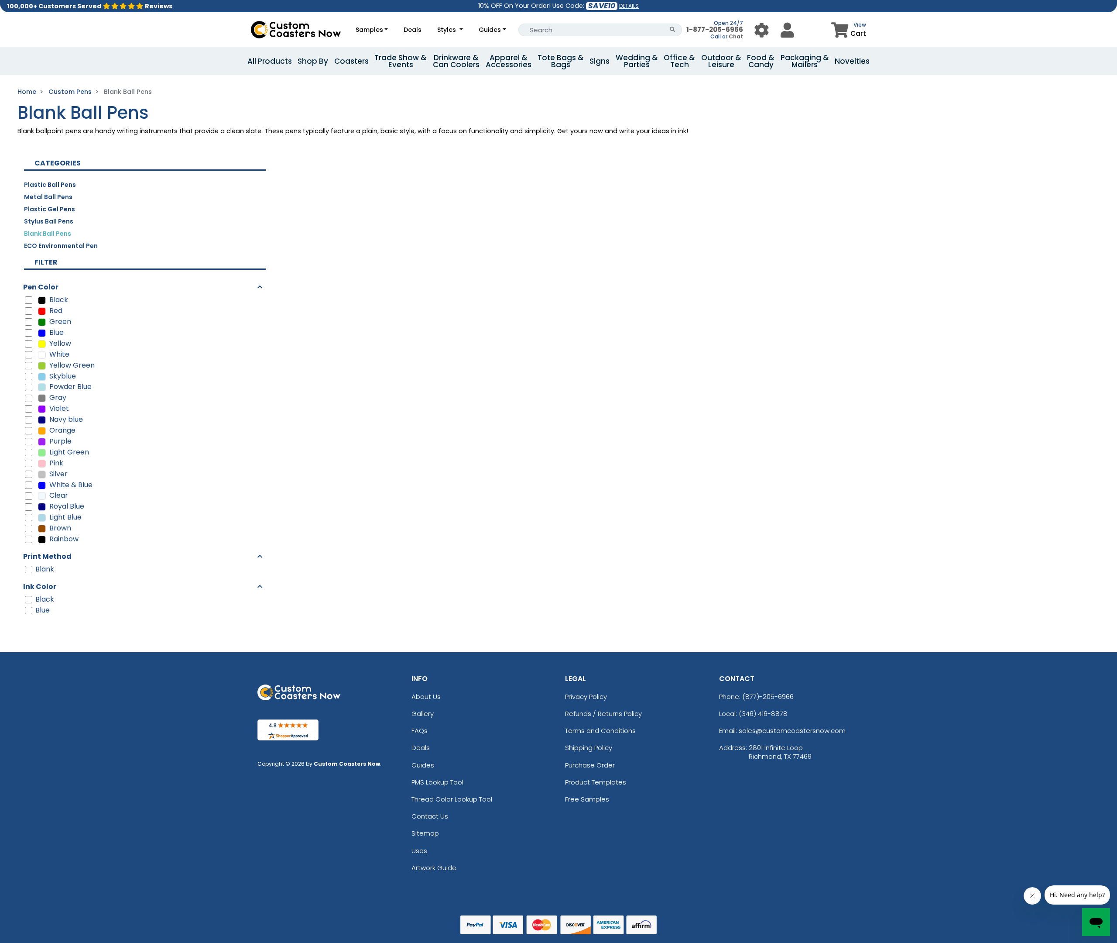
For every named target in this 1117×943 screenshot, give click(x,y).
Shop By (313, 61)
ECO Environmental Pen (61, 245)
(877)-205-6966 (768, 696)
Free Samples (587, 799)
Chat (736, 36)
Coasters (351, 61)
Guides (490, 29)
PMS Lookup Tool (437, 782)
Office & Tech (679, 61)
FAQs (419, 730)
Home (26, 91)
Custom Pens (70, 91)
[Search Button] (672, 30)
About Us (426, 696)
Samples (369, 29)
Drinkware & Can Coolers (456, 61)
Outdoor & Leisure (721, 61)
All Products (269, 61)
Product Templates (595, 782)
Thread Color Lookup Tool (451, 799)
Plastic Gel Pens (49, 209)
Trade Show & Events (400, 61)
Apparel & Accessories (508, 61)
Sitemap (425, 833)
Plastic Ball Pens (50, 184)
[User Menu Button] (762, 30)
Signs (599, 61)
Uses (419, 850)
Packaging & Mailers (805, 61)
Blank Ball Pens (47, 233)
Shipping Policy (588, 747)
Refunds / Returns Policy (603, 713)
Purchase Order (590, 765)
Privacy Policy (586, 696)
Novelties (852, 61)
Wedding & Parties (637, 61)
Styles (447, 29)
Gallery (422, 713)
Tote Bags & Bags (561, 61)
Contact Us (429, 816)
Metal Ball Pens (48, 197)
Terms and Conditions (600, 730)
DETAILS (629, 6)
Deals (412, 29)
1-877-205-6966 (714, 29)
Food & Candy (760, 61)
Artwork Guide (433, 867)
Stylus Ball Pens (48, 221)
